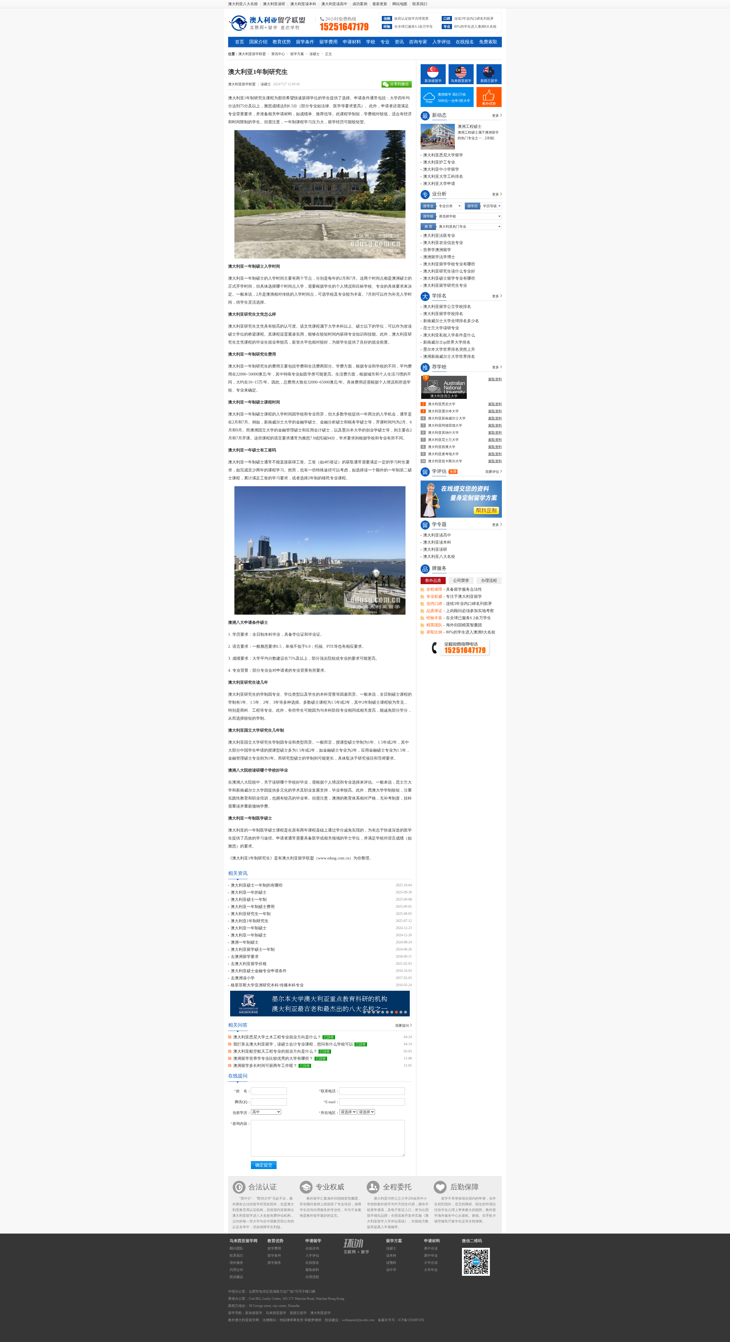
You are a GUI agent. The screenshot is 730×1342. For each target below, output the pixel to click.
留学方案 (297, 54)
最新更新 (379, 4)
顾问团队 (236, 1248)
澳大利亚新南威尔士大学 (447, 418)
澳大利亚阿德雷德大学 (445, 425)
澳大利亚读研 (274, 4)
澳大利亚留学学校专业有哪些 (449, 264)
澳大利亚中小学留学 (441, 169)
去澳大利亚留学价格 (249, 964)
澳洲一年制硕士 (245, 942)
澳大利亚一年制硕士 (249, 928)
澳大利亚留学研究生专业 (445, 285)
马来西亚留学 (461, 81)
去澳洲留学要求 (245, 956)
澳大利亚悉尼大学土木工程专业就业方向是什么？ (277, 1037)
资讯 (399, 41)
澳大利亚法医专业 (439, 235)
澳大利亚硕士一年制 (249, 899)
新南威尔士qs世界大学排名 (447, 342)
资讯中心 (278, 54)
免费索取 (488, 41)
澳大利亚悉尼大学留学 (443, 155)
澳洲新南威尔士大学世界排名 (449, 356)
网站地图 (399, 4)
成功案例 (359, 4)
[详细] (489, 138)
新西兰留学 (489, 81)
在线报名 (465, 41)
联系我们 (419, 4)
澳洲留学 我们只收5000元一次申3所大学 (454, 97)
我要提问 (402, 1026)
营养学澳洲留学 (437, 250)
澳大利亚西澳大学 (441, 447)
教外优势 (489, 104)
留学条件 (305, 41)
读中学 (391, 1270)
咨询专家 (418, 41)
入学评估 (441, 41)
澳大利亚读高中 (334, 4)
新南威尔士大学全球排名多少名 (451, 321)
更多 (495, 116)
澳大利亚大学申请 (439, 183)
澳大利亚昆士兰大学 (443, 440)
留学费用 (328, 41)
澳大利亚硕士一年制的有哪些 (257, 885)
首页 (239, 41)
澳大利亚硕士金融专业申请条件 (259, 971)
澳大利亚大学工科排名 (443, 176)
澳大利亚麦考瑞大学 (443, 454)
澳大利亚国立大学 (444, 396)
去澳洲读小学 (243, 978)
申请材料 (352, 41)
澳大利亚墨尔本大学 (443, 411)
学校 (370, 41)
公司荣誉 (461, 580)
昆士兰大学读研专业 (441, 328)
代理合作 (236, 1270)
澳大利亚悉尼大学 (441, 404)
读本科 (391, 1256)
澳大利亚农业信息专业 (443, 243)
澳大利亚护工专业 (439, 162)
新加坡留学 (433, 81)
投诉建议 (236, 1277)
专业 (385, 41)
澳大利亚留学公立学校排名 (447, 306)
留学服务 (274, 1263)
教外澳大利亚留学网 (243, 1320)
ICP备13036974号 (411, 1320)
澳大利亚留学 (320, 1313)
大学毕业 (431, 1270)
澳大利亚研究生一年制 (251, 914)
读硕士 (314, 54)
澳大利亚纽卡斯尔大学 (445, 461)
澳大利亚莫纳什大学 (443, 433)
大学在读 (431, 1263)
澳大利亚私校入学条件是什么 (449, 335)
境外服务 (236, 1263)
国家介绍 (258, 41)
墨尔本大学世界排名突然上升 (449, 349)
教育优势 (282, 41)
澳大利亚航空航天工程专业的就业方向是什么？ (275, 1051)
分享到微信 (399, 84)
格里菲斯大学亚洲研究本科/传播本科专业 (267, 985)
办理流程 (489, 580)
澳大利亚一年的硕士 (249, 892)
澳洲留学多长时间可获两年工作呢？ (265, 1065)
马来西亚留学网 (243, 1241)
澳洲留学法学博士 (439, 257)
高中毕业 (431, 1256)
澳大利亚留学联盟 (269, 22)
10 (405, 1012)
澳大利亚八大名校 (243, 4)
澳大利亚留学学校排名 (443, 314)
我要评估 (492, 472)
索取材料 (312, 1270)
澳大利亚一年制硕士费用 (253, 907)
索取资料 (495, 379)
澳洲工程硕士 (470, 126)
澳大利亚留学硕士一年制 (253, 949)
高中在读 (431, 1248)
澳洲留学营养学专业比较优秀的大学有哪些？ (273, 1058)
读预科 (391, 1263)
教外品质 (433, 580)
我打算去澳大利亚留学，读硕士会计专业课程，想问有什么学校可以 (293, 1044)
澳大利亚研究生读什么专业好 (449, 271)
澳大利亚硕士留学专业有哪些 (449, 278)
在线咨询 (312, 1248)
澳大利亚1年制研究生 (250, 921)
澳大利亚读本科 (303, 4)
